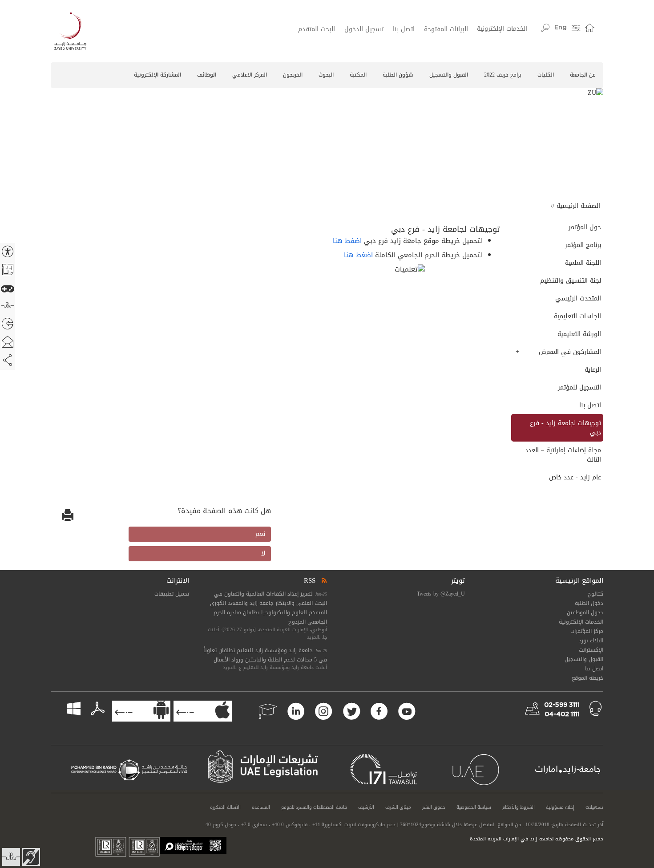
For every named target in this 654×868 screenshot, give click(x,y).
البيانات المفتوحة (446, 29)
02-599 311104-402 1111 (562, 710)
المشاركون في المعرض (570, 352)
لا (263, 554)
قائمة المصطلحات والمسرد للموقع (314, 807)
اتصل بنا (404, 29)
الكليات (545, 75)
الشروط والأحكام (518, 807)
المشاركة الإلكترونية (157, 75)
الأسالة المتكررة (225, 807)
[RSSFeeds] (323, 580)
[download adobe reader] (93, 709)
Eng (560, 27)
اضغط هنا (358, 255)
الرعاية (593, 369)
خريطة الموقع (587, 678)
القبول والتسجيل (448, 75)
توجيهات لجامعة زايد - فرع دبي (565, 427)
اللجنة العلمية (583, 263)
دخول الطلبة (589, 603)
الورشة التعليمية (579, 334)
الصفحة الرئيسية (578, 206)
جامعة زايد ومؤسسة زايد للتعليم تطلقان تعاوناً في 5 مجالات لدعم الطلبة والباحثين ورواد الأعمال (265, 655)
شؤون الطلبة (398, 75)
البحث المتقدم (316, 29)
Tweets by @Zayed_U (441, 594)
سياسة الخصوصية (473, 807)
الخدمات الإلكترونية (502, 28)
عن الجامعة (582, 75)
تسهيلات (594, 807)
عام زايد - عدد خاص (575, 477)
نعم (260, 534)
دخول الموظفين (585, 612)
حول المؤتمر (585, 227)
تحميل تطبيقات (171, 594)
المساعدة (261, 807)
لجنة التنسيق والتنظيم (570, 280)
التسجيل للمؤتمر (579, 387)
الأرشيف (366, 807)
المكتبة (358, 75)
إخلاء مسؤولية (560, 807)
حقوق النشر (433, 807)
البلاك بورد (591, 640)
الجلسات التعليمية (577, 316)
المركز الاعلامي (249, 75)
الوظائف (206, 75)
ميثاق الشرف (398, 807)
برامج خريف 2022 (502, 75)
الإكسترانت (591, 650)
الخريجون (293, 75)
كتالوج (595, 594)
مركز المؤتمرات (586, 631)
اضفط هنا (347, 241)
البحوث (326, 75)
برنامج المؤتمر (583, 245)
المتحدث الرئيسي (578, 298)
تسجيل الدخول (364, 29)
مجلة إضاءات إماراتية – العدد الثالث (563, 455)
